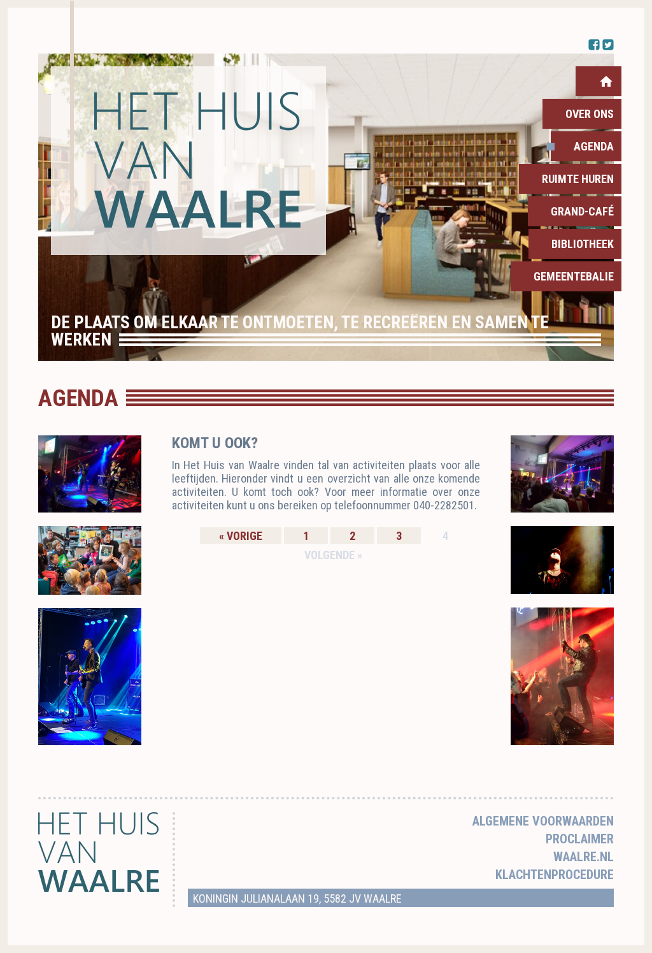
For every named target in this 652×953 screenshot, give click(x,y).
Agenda (594, 146)
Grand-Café (582, 211)
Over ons (589, 113)
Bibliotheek (582, 244)
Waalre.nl (583, 856)
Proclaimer (580, 839)
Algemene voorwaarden (543, 821)
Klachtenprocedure (554, 874)
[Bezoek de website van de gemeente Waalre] (98, 888)
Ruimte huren (578, 179)
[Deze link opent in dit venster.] (188, 160)
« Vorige (240, 535)
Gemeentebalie (574, 276)
